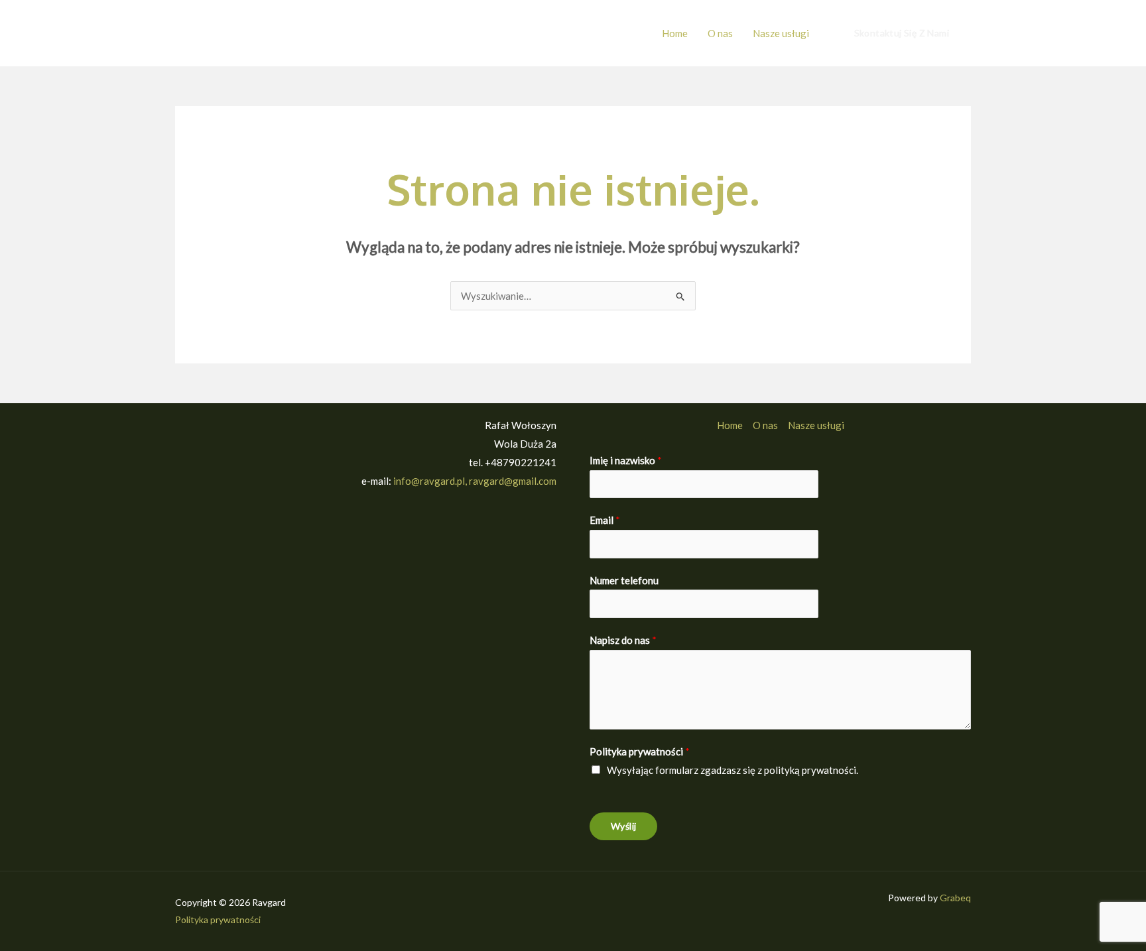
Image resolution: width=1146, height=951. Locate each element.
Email (605, 520)
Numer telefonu (624, 580)
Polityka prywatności (640, 751)
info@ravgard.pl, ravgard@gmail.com (474, 481)
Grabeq (955, 897)
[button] (901, 33)
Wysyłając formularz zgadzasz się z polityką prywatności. (732, 770)
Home (675, 33)
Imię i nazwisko (626, 460)
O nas (720, 33)
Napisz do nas (623, 640)
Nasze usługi (781, 33)
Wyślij (623, 826)
